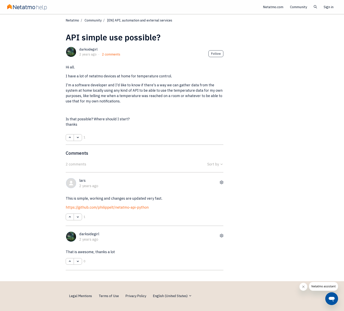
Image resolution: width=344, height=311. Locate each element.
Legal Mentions (80, 296)
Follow (216, 53)
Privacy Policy (135, 296)
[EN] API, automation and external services (139, 20)
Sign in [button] (328, 7)
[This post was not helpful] (78, 137)
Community (298, 7)
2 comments (111, 54)
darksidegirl (88, 49)
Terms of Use (109, 296)
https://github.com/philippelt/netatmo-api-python (107, 207)
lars (82, 180)
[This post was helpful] (70, 137)
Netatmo (72, 20)
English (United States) (171, 296)
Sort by (213, 164)
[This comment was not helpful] (78, 217)
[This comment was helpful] (70, 217)
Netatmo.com (273, 7)
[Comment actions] (221, 182)
